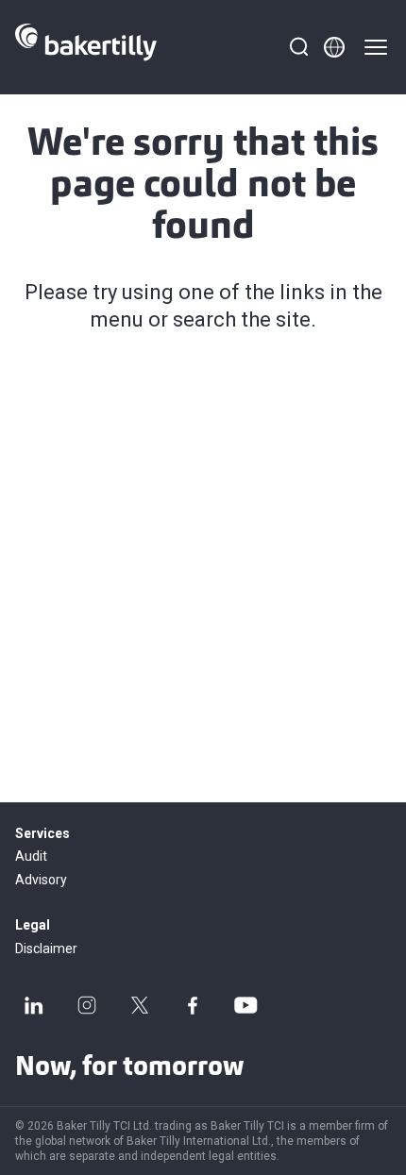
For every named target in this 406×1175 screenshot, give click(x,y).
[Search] (298, 47)
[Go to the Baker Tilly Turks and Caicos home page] (86, 47)
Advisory (41, 879)
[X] (140, 1005)
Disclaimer (46, 948)
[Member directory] (334, 47)
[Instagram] (87, 1005)
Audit (31, 856)
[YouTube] (245, 1005)
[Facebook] (192, 1005)
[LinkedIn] (34, 1005)
